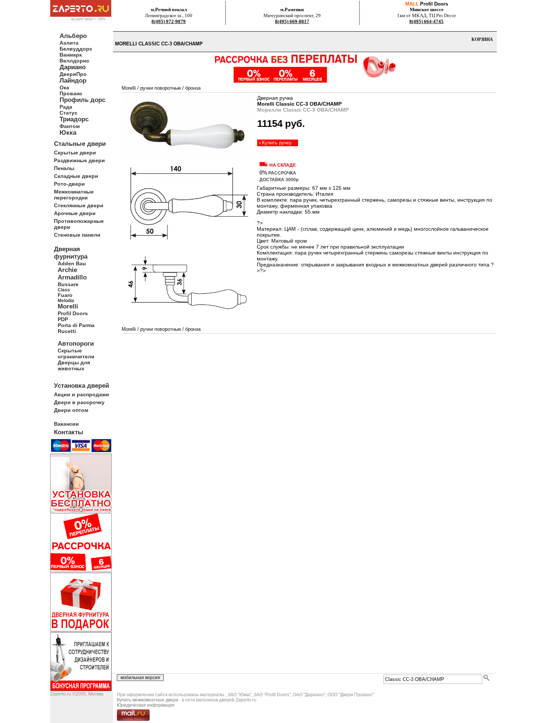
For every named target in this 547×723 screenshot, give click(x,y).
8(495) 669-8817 (292, 21)
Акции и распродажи (81, 394)
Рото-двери (69, 184)
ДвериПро (73, 74)
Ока (64, 87)
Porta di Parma (76, 325)
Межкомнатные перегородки (74, 195)
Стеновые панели (77, 235)
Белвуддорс (76, 49)
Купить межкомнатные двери (147, 700)
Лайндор (73, 80)
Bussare (68, 284)
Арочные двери (75, 213)
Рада (66, 107)
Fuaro (65, 295)
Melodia (66, 300)
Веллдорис (74, 61)
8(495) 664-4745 (426, 21)
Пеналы (64, 168)
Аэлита (69, 43)
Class (64, 289)
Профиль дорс (82, 99)
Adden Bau (72, 263)
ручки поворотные (160, 88)
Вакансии (66, 424)
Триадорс (74, 119)
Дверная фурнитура (70, 253)
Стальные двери (80, 143)
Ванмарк (71, 55)
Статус (68, 113)
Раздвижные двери (79, 160)
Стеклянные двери (78, 205)
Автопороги (76, 343)
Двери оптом (71, 410)
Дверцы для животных (74, 365)
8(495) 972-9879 (168, 21)
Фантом (70, 126)
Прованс (71, 93)
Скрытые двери (75, 153)
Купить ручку (277, 142)
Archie (67, 269)
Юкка (68, 132)
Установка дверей (81, 385)
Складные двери (76, 176)
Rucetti (67, 331)
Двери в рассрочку (79, 402)
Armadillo (72, 277)
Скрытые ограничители (76, 353)
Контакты (68, 432)
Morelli (68, 306)
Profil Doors (73, 313)
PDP (63, 319)
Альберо (73, 35)
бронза (193, 88)
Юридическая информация (146, 705)
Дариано (73, 67)
